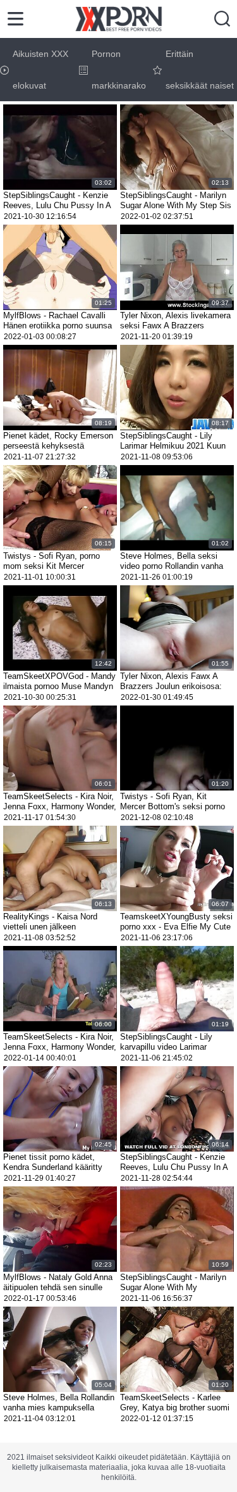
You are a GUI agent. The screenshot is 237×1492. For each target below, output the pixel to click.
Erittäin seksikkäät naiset (200, 69)
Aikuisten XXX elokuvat (40, 69)
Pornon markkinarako (119, 69)
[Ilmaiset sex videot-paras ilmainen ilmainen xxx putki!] (118, 19)
